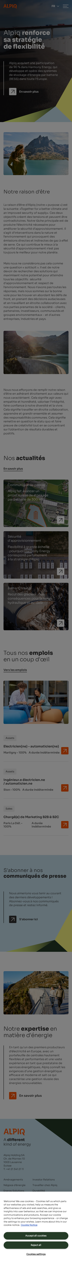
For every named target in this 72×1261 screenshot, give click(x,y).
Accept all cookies (35, 1235)
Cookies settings (36, 1254)
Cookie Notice (29, 1225)
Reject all (36, 1245)
